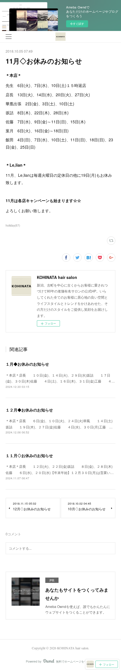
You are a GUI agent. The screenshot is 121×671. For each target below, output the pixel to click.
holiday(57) (13, 225)
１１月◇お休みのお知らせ (29, 455)
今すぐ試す (77, 24)
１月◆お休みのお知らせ (27, 364)
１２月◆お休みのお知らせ (29, 410)
